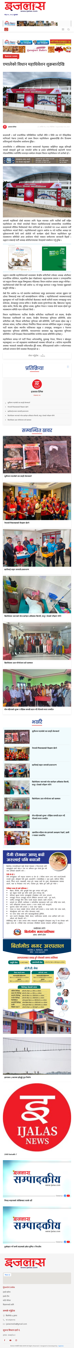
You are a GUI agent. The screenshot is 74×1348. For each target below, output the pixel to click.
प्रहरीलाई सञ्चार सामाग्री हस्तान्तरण (18, 411)
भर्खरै (37, 722)
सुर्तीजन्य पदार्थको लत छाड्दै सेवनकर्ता (19, 403)
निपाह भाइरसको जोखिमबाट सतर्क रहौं (18, 1200)
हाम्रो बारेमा (7, 1292)
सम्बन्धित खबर (37, 430)
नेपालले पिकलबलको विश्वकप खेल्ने (18, 407)
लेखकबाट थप (37, 395)
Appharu (61, 1346)
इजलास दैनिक (12, 127)
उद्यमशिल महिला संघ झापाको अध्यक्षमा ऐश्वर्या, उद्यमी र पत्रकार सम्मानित (50, 834)
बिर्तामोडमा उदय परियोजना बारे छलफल (19, 420)
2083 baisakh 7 (10, 1154)
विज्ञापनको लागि (8, 1305)
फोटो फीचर (7, 1300)
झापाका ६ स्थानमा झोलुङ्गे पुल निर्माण (17, 1077)
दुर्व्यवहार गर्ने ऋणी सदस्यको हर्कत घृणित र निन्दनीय (22, 1246)
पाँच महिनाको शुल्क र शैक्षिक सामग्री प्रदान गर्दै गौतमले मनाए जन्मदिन (29, 709)
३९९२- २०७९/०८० (9, 1335)
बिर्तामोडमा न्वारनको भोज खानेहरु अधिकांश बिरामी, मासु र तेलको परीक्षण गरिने (31, 416)
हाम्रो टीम (6, 1296)
